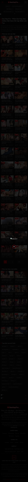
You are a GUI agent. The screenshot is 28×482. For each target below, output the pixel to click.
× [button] (14, 246)
